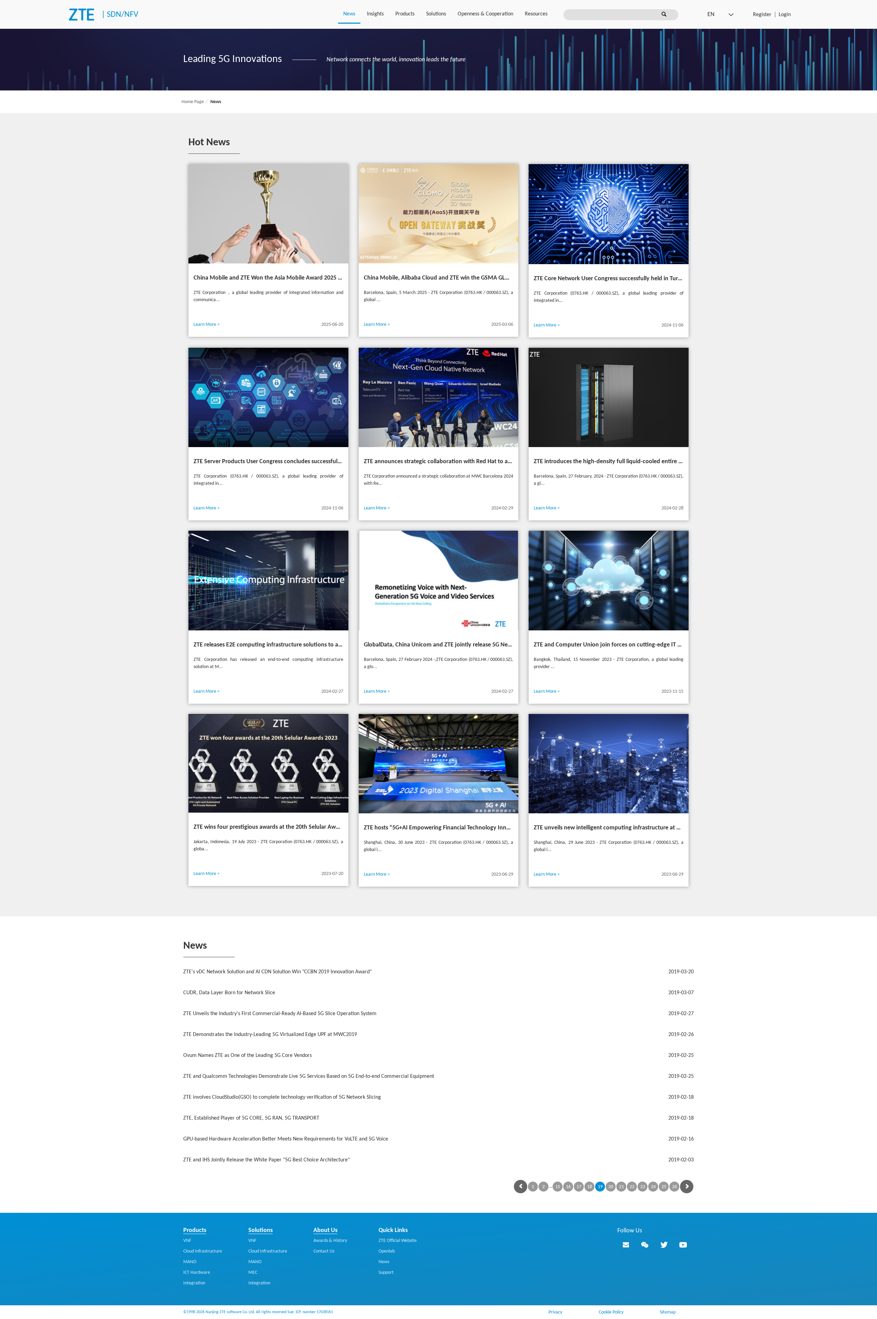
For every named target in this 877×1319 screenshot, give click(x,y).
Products (405, 14)
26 (674, 1186)
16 (568, 1186)
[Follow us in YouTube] (683, 1245)
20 (610, 1186)
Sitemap (668, 1312)
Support (386, 1272)
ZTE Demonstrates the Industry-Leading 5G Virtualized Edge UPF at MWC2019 (438, 1034)
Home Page (193, 101)
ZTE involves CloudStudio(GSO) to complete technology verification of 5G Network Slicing (438, 1097)
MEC (252, 1272)
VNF (187, 1240)
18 (589, 1186)
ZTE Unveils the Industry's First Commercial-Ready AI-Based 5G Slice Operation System (438, 1013)
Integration (194, 1283)
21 (621, 1186)
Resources (536, 14)
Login (785, 14)
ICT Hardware (196, 1272)
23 (642, 1186)
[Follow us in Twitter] (664, 1245)
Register (762, 14)
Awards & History (330, 1240)
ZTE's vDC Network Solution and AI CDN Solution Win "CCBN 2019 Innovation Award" (438, 972)
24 (653, 1186)
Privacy (555, 1312)
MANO (189, 1262)
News (349, 14)
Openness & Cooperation (485, 14)
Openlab (387, 1251)
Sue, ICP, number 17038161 (310, 1312)
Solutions (436, 14)
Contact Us (323, 1251)
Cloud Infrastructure (202, 1251)
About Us (325, 1230)
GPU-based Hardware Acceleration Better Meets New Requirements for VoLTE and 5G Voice (438, 1139)
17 (579, 1186)
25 (664, 1186)
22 (632, 1186)
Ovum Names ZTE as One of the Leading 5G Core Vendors (438, 1055)
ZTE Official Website (398, 1240)
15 (557, 1186)
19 (600, 1186)
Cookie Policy (611, 1312)
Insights (375, 14)
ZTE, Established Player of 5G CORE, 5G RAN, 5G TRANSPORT (438, 1118)
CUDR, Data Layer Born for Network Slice (438, 993)
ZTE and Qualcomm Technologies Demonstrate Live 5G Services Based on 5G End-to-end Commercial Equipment (438, 1076)
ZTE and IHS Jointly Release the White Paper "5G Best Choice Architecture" (438, 1160)
